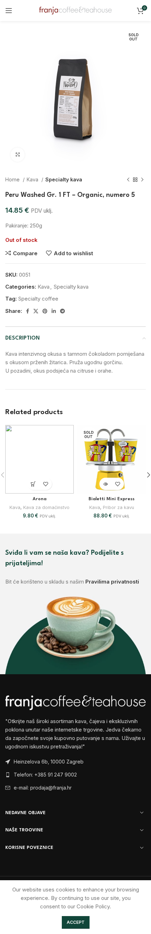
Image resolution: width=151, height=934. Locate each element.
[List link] (75, 775)
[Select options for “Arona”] (33, 484)
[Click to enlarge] (18, 155)
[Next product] (142, 179)
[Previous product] (128, 179)
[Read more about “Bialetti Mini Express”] (105, 484)
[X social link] (35, 311)
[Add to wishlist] (46, 484)
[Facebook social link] (27, 311)
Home (13, 179)
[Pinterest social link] (45, 311)
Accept (76, 922)
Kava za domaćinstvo (46, 507)
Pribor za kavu (118, 507)
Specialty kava (63, 179)
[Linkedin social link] (54, 311)
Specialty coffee (38, 298)
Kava (33, 179)
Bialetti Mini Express (111, 499)
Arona (39, 499)
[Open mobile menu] (9, 11)
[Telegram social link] (62, 311)
